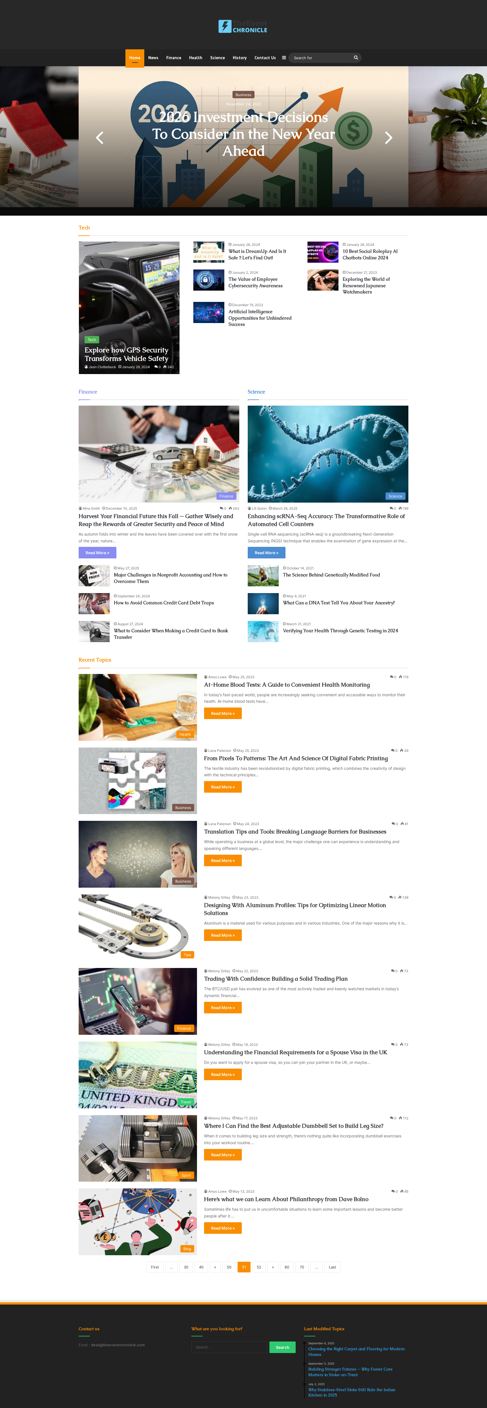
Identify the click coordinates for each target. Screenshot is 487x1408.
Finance (173, 57)
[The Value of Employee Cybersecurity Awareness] (208, 280)
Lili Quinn (259, 508)
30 (186, 1267)
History (240, 57)
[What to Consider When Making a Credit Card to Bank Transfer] (94, 631)
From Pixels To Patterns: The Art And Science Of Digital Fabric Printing (296, 758)
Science (217, 57)
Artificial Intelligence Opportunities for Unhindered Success (260, 318)
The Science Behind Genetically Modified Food (331, 575)
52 (259, 1267)
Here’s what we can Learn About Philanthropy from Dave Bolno (286, 1199)
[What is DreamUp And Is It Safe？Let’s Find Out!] (208, 252)
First (155, 1267)
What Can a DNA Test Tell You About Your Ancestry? (339, 603)
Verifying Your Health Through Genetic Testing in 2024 (340, 631)
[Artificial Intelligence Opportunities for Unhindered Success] (208, 312)
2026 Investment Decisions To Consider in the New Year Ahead (243, 134)
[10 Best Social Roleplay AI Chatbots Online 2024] (322, 252)
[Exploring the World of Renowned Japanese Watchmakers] (322, 280)
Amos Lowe (217, 677)
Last (332, 1267)
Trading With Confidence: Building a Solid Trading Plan (276, 978)
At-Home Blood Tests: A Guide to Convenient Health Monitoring (287, 684)
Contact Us (265, 57)
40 (201, 1267)
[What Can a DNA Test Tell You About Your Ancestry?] (263, 603)
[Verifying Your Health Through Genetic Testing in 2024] (263, 631)
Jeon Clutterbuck (102, 367)
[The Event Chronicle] (243, 27)
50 (229, 1267)
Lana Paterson (219, 750)
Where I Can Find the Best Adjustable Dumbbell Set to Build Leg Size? (293, 1126)
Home (134, 57)
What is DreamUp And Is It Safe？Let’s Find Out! (257, 254)
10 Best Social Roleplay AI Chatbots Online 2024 (370, 254)
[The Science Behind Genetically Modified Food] (263, 575)
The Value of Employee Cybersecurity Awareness (256, 282)
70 (302, 1267)
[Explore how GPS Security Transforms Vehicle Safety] (129, 308)
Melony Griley (219, 897)
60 (287, 1267)
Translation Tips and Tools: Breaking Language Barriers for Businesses (295, 831)
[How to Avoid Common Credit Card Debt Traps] (94, 603)
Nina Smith (91, 508)
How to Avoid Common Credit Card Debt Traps (164, 603)
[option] (243, 136)
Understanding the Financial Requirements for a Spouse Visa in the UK (295, 1052)
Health (195, 57)
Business (243, 94)
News (153, 57)
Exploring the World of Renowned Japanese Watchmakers (366, 285)
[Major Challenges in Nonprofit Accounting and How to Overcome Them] (94, 575)
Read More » (97, 552)
